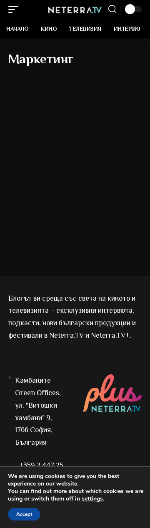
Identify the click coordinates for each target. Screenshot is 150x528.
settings (92, 499)
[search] (112, 9)
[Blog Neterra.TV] (75, 9)
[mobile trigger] (15, 9)
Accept (24, 514)
